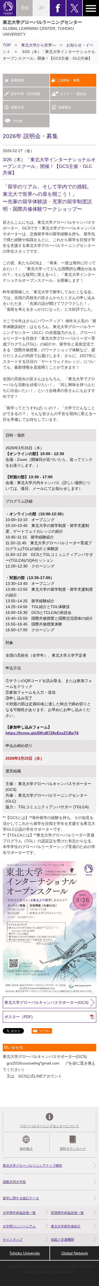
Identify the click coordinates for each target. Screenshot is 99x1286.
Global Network (74, 1253)
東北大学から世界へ (38, 45)
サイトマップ (13, 1240)
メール (44, 1031)
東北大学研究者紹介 (66, 1226)
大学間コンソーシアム (19, 1226)
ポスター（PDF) (18, 1017)
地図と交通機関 (62, 1240)
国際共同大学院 (14, 1182)
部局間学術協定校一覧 (67, 1213)
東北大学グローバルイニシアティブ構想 (32, 1166)
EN (25, 8)
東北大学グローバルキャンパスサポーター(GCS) (46, 1002)
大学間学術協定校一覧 (19, 1213)
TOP (7, 45)
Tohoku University (24, 1253)
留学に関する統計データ (21, 1198)
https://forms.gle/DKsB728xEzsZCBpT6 (42, 733)
